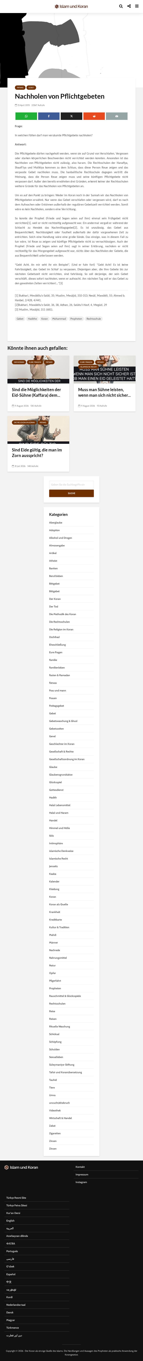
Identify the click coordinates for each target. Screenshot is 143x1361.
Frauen (53, 698)
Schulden (54, 1049)
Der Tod (53, 606)
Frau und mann (57, 690)
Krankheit (54, 912)
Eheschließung (57, 644)
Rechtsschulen (57, 1003)
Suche (71, 493)
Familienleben (57, 667)
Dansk (9, 1312)
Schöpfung (55, 1041)
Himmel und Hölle (59, 828)
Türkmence (12, 1327)
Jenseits (53, 866)
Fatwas (20, 87)
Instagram (81, 1182)
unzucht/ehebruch (59, 1102)
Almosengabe (57, 545)
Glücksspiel (55, 782)
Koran (44, 318)
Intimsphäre (56, 843)
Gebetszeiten (56, 728)
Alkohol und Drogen (60, 537)
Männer (53, 942)
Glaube (53, 767)
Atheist (53, 560)
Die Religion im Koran (24, 422)
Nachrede (54, 950)
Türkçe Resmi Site (16, 1197)
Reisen (53, 1019)
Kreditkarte (55, 919)
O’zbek (10, 1266)
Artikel (53, 553)
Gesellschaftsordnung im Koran (67, 759)
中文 (9, 1282)
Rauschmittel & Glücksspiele (65, 996)
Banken (53, 568)
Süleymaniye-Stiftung (61, 1064)
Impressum (82, 1174)
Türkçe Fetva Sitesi (16, 1205)
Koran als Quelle (58, 904)
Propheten (76, 318)
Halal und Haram (58, 812)
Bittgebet (54, 583)
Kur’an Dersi (13, 1213)
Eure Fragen (35, 362)
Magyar (10, 1320)
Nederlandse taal (16, 1304)
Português (12, 1251)
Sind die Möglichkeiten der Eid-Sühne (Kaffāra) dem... (36, 392)
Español (10, 1274)
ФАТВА (10, 1243)
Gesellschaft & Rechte (61, 751)
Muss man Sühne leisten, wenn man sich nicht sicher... (104, 392)
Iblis (51, 835)
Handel (53, 820)
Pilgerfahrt (55, 980)
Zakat (52, 1125)
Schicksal (54, 1034)
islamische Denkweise (61, 851)
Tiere (52, 1087)
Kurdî (9, 1297)
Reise (52, 1011)
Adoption (54, 530)
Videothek (55, 1110)
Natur (52, 965)
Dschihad (54, 637)
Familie (53, 660)
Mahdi (52, 935)
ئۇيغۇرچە (11, 1289)
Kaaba (52, 874)
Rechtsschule (94, 318)
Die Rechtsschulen (59, 621)
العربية (10, 1228)
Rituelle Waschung (59, 1026)
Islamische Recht (88, 367)
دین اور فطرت (14, 1335)
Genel (52, 736)
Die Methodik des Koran (62, 614)
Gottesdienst (56, 790)
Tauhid (53, 1080)
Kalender (54, 881)
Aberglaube (55, 522)
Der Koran (19, 362)
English (10, 1220)
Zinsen (53, 1141)
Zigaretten (55, 1133)
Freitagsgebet (56, 705)
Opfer (52, 973)
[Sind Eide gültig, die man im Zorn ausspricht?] (38, 429)
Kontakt (80, 1167)
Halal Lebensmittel (59, 805)
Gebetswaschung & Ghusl (63, 721)
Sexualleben (56, 1057)
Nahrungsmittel (58, 957)
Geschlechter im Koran (61, 744)
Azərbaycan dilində (17, 1236)
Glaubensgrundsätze (60, 774)
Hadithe (32, 318)
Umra (52, 1095)
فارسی (10, 1258)
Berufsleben (56, 576)
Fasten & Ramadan (59, 675)
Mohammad (59, 318)
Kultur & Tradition (59, 927)
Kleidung (54, 889)
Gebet (31, 87)
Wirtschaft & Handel (60, 1118)
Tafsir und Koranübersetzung (65, 1072)
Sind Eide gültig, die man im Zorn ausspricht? (37, 452)
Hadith (53, 797)
